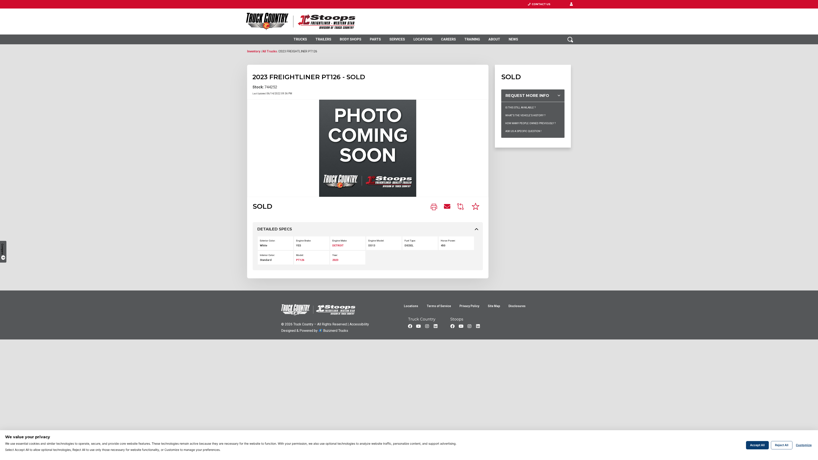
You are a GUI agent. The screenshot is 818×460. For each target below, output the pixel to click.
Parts (375, 39)
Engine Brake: (303, 240)
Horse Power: (448, 240)
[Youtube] (418, 326)
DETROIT (338, 245)
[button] (571, 4)
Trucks (300, 39)
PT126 (300, 260)
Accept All (757, 445)
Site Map (494, 306)
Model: (300, 255)
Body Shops (350, 39)
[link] (434, 207)
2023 (335, 260)
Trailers (323, 39)
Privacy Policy (469, 306)
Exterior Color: (267, 240)
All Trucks (269, 51)
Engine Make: (339, 240)
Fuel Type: (410, 240)
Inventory (253, 51)
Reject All (781, 445)
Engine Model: (376, 240)
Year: (335, 255)
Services (397, 39)
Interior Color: (267, 255)
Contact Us (540, 4)
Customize (804, 445)
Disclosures (517, 306)
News (513, 39)
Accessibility (359, 324)
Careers (448, 39)
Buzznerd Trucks (335, 331)
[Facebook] (410, 326)
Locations (422, 39)
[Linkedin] (435, 326)
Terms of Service (439, 306)
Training (472, 39)
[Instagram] (427, 326)
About (494, 39)
